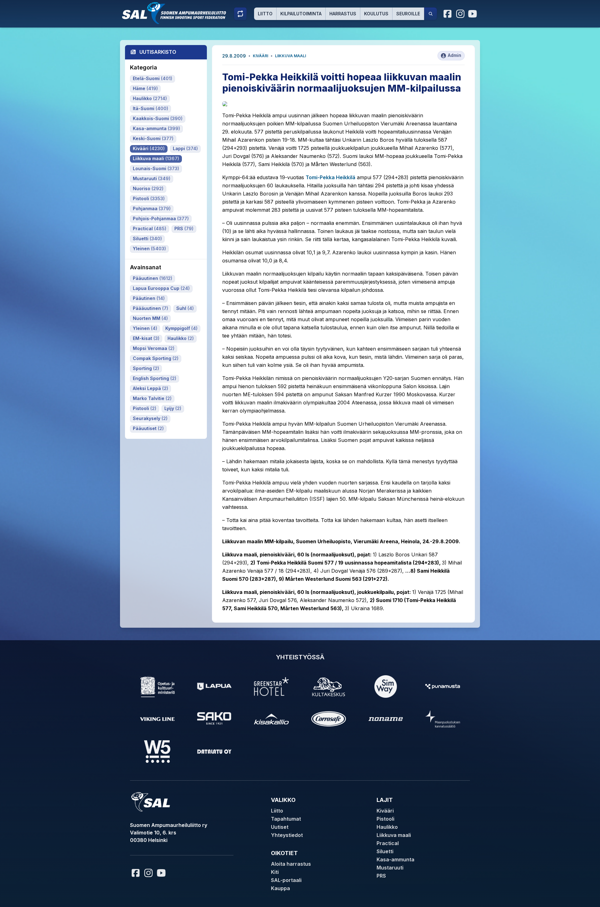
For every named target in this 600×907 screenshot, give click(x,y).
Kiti (275, 872)
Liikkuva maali (290, 55)
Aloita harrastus (291, 864)
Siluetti (385, 851)
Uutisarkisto (157, 52)
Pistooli (385, 819)
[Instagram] (460, 14)
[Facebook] (448, 13)
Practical (388, 843)
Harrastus (342, 13)
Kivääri (260, 55)
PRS (381, 876)
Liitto (265, 13)
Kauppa (280, 888)
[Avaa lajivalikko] (240, 14)
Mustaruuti (390, 867)
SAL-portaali (286, 880)
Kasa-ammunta (395, 859)
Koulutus (376, 13)
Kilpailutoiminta (301, 13)
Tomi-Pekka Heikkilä (330, 177)
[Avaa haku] (430, 14)
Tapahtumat (286, 819)
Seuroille (408, 13)
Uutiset (279, 827)
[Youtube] (473, 14)
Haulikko (387, 827)
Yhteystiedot (287, 835)
